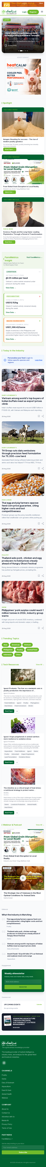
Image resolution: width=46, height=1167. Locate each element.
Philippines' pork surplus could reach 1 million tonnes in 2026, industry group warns (23, 613)
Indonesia (8, 655)
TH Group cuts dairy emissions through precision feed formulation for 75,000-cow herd (21, 453)
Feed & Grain (6, 1090)
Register (33, 12)
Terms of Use (7, 1128)
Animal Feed (32, 650)
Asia (5, 645)
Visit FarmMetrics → (34, 257)
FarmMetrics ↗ (7, 1139)
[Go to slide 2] (20, 50)
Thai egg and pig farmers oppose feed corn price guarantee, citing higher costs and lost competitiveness (20, 506)
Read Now (16, 1027)
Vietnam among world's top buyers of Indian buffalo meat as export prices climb (23, 401)
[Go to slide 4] (25, 50)
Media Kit (5, 1120)
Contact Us (6, 1113)
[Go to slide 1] (18, 50)
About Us (5, 1109)
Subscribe (23, 1152)
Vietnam (27, 645)
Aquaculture (6, 1086)
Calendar (39, 1004)
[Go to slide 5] (27, 50)
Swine (4, 1079)
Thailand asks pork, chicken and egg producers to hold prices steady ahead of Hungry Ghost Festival (22, 560)
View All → (40, 664)
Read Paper (9, 711)
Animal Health (7, 1094)
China (18, 655)
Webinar (5, 1098)
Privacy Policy (7, 1124)
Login (24, 12)
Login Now (38, 360)
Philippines (8, 650)
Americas (16, 645)
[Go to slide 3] (23, 50)
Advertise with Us (8, 1117)
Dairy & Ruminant (8, 1083)
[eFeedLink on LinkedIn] (4, 1063)
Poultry (20, 650)
